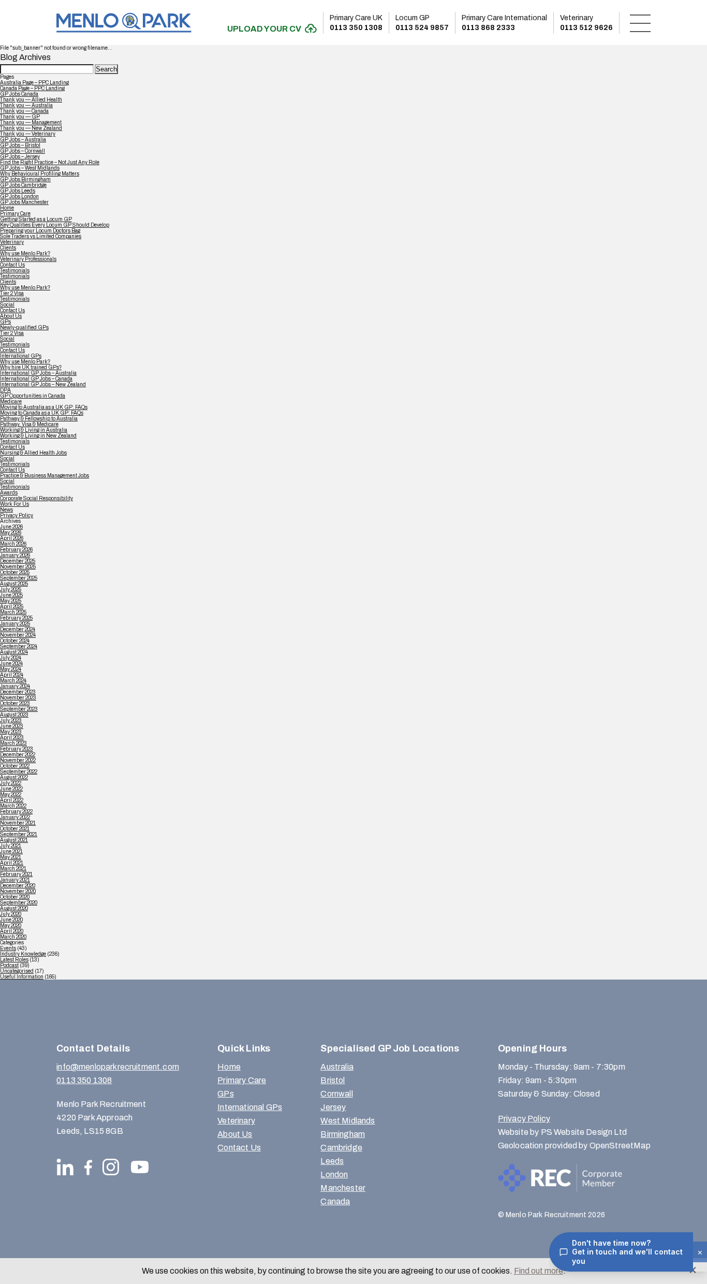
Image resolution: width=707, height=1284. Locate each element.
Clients (8, 248)
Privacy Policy (16, 515)
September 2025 (18, 578)
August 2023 (14, 715)
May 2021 (10, 857)
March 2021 (13, 868)
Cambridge (341, 1147)
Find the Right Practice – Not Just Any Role (49, 162)
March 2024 (13, 680)
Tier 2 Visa (12, 293)
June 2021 (11, 851)
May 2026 (10, 532)
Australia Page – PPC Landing (34, 82)
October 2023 (15, 703)
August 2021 (14, 840)
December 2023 (18, 692)
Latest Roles (14, 959)
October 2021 (15, 828)
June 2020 (11, 920)
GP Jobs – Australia (23, 139)
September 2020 (18, 903)
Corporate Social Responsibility (36, 498)
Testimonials (15, 270)
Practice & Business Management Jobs (44, 475)
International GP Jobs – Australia (38, 373)
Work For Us (14, 504)
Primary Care (15, 213)
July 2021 (10, 846)
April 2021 (11, 863)
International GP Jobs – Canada (36, 379)
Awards (9, 492)
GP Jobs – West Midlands (30, 168)
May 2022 (10, 794)
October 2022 (15, 766)
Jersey (333, 1107)
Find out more (538, 1270)
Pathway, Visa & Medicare (29, 424)
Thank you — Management (31, 122)
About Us (11, 316)
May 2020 (10, 925)
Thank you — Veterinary (27, 134)
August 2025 (14, 584)
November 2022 (18, 760)
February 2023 (16, 749)
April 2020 (11, 931)
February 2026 (16, 549)
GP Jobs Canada (19, 94)
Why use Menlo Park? (25, 253)
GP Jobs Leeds (17, 191)
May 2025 (10, 601)
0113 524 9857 (422, 23)
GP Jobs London (19, 196)
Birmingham (342, 1134)
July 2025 (10, 589)
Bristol (332, 1080)
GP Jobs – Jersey (20, 156)
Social (7, 305)
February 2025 (16, 618)
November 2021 (18, 823)
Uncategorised (17, 971)
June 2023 (11, 726)
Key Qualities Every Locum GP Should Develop (54, 225)
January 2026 (15, 555)
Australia (336, 1066)
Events (8, 948)
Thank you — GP (20, 117)
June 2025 (11, 595)
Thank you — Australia (26, 105)
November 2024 (18, 635)
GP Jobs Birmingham (25, 179)
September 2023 (19, 709)
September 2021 (18, 834)
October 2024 (15, 641)
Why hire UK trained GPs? (31, 367)
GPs (5, 322)
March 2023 (13, 743)
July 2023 (11, 720)
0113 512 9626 (586, 23)
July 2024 (10, 658)
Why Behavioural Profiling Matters (39, 174)
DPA (5, 390)
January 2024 (15, 686)
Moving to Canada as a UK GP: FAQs (41, 413)
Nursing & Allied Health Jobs (33, 453)
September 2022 (18, 772)
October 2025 (15, 572)
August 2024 (14, 652)
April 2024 (11, 675)
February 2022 (16, 811)
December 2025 (17, 561)
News (6, 510)
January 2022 (15, 817)
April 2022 (11, 800)
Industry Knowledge (23, 954)
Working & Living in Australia (33, 430)
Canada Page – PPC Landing (32, 88)
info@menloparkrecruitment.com (117, 1066)
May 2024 (10, 669)
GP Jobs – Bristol (20, 145)
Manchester (342, 1188)
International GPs (20, 356)
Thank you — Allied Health (31, 100)
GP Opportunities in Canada (32, 396)
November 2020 (18, 891)
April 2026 (11, 538)
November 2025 (18, 567)
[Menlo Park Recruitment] (123, 22)
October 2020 (15, 897)
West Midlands (347, 1120)
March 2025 (13, 612)
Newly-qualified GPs (24, 327)
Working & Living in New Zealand (38, 436)
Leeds (332, 1161)
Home (7, 208)
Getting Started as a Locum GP (36, 219)
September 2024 (18, 646)
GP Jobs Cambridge (23, 185)
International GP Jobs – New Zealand (43, 384)
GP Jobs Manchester (24, 202)
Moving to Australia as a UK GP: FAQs (43, 407)
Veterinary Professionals (28, 259)
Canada (335, 1201)
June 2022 (11, 789)
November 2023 (18, 698)
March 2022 (13, 806)
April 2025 (11, 606)
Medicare (11, 401)
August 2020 (14, 908)
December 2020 (17, 885)
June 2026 (11, 527)
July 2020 (10, 914)
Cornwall (336, 1093)
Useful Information (21, 977)
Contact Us (12, 265)
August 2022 (14, 777)
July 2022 (10, 783)
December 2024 (17, 629)
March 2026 (13, 544)
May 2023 (11, 732)
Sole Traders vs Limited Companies (40, 236)
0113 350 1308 (356, 23)
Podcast (9, 965)
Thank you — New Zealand (31, 128)
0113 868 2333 (504, 23)
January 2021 (15, 880)
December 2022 (17, 754)
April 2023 (12, 737)
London (334, 1174)
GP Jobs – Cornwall (22, 151)
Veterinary (12, 242)
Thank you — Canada (24, 111)
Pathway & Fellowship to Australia (39, 418)
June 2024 (11, 663)
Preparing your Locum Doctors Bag (40, 231)
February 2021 (16, 874)
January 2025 (15, 623)
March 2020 (13, 937)
